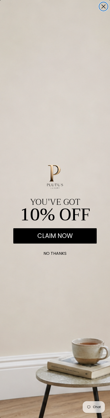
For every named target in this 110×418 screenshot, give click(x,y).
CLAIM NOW (55, 236)
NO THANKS (55, 252)
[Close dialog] (103, 6)
